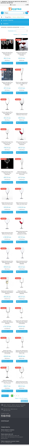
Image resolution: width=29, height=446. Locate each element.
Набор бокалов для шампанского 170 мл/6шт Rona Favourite (7, 381)
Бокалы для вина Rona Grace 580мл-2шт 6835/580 (7, 113)
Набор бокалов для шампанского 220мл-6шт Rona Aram (22, 173)
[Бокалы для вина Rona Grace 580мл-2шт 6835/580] (7, 104)
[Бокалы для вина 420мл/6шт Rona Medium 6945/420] (7, 312)
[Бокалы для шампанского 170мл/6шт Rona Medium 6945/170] (7, 282)
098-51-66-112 (14, 409)
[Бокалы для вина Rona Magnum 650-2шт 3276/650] (21, 44)
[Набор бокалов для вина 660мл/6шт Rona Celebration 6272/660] (21, 223)
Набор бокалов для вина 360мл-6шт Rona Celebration (7, 143)
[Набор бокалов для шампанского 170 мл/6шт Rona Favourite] (7, 372)
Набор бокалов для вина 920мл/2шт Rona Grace (21, 114)
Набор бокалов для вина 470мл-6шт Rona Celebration (21, 143)
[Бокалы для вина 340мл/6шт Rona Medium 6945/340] (21, 282)
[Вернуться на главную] (1, 17)
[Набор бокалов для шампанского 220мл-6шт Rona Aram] (21, 163)
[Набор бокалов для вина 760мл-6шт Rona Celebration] (7, 163)
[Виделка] (14, 9)
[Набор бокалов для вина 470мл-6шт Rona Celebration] (21, 133)
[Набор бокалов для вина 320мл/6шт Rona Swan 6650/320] (7, 253)
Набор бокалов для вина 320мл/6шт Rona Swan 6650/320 (7, 262)
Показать (16, 34)
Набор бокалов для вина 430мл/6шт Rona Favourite (22, 382)
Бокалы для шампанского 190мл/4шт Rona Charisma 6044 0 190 (22, 352)
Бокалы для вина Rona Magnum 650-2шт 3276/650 (21, 54)
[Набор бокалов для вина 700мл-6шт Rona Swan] (21, 193)
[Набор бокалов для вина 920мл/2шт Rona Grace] (21, 104)
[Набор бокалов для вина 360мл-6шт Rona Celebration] (7, 133)
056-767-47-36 (7, 410)
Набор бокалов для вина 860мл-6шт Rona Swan (7, 233)
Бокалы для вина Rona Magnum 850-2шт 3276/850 (7, 83)
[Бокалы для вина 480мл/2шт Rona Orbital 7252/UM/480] (7, 342)
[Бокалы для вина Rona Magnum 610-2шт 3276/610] (7, 44)
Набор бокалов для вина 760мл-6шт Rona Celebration (7, 173)
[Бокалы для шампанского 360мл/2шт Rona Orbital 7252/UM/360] (21, 312)
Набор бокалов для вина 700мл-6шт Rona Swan (21, 203)
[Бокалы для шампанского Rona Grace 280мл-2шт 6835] (21, 74)
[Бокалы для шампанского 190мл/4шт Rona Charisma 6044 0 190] (21, 342)
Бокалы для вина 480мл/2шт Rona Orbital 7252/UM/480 (7, 352)
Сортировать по (11, 30)
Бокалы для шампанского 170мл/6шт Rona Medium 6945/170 (7, 292)
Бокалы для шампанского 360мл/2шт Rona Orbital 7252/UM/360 (22, 322)
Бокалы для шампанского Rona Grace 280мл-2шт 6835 (22, 83)
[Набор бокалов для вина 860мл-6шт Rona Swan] (7, 223)
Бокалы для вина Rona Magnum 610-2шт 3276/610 (7, 54)
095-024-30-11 (7, 409)
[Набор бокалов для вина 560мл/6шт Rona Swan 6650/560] (21, 253)
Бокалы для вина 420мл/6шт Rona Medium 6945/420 (7, 322)
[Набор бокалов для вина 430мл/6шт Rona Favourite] (21, 372)
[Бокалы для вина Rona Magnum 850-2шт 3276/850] (7, 74)
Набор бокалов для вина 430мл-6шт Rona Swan (7, 203)
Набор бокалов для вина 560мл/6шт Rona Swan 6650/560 (21, 262)
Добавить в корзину (7, 63)
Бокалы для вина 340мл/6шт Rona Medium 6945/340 (22, 292)
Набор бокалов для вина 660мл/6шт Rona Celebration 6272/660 (21, 232)
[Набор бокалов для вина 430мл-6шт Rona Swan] (7, 193)
